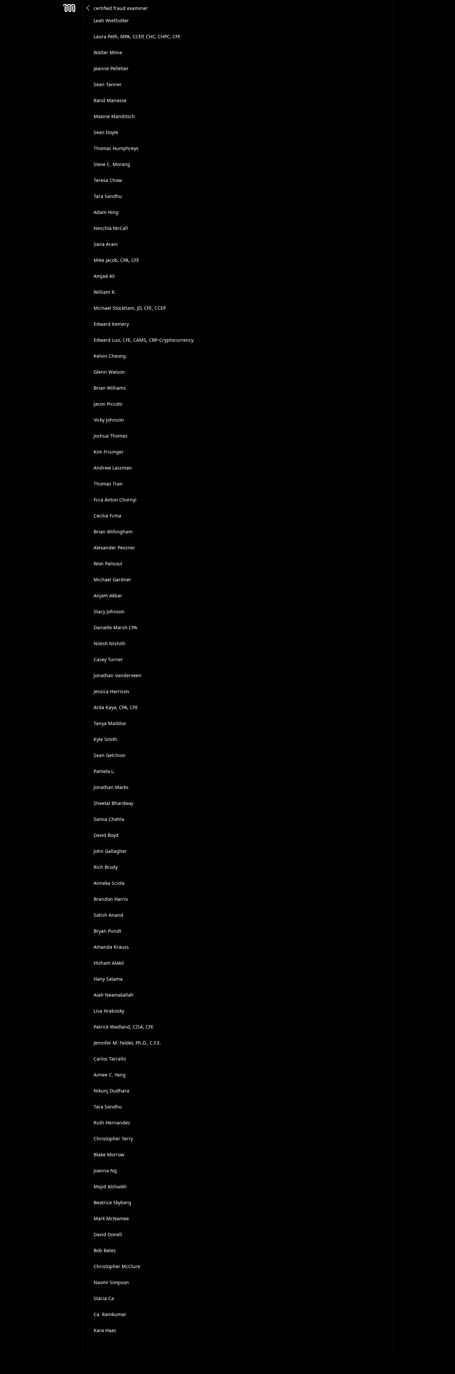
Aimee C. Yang (110, 1075)
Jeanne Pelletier (111, 68)
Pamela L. (104, 771)
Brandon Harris (111, 899)
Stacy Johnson (109, 611)
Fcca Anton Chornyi (115, 499)
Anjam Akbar (108, 595)
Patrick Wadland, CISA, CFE (124, 1027)
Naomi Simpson (111, 1282)
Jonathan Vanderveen (118, 675)
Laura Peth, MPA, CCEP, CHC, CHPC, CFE (137, 36)
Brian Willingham (113, 531)
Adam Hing (106, 212)
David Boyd (106, 835)
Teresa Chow (108, 180)
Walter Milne (108, 52)
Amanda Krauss (111, 947)
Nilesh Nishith (110, 643)
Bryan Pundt (107, 931)
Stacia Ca (104, 1298)
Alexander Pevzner (114, 547)
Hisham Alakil (109, 963)
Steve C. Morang (112, 164)
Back (88, 8)
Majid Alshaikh (110, 1186)
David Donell (108, 1234)
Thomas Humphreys (116, 148)
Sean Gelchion (110, 755)
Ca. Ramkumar (110, 1314)
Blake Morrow (109, 1154)
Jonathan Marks (111, 787)
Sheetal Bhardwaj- (114, 803)
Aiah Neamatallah (114, 995)
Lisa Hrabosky (109, 1011)
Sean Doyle (106, 132)
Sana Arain (106, 244)
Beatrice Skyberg (112, 1202)
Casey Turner (108, 659)
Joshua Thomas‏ (111, 436)
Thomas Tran (108, 484)
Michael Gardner (112, 579)
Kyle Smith (105, 739)
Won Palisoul (108, 563)
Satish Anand (108, 915)
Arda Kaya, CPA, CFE (116, 707)
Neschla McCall (111, 228)
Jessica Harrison (111, 691)
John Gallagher (110, 851)
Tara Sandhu (108, 196)
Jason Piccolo (108, 404)
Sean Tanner (108, 84)
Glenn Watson (109, 372)
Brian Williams (110, 388)
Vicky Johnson (109, 420)
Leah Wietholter (111, 20)
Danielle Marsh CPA (115, 627)
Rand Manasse (110, 100)
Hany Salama (108, 979)
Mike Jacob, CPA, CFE (116, 260)
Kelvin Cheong (110, 356)
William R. (105, 292)
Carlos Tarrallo (110, 1059)
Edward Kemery (111, 324)
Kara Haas (105, 1330)
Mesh (69, 8)
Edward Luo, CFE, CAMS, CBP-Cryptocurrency (144, 340)
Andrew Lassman (113, 468)
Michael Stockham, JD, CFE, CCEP (130, 308)
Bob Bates (105, 1250)
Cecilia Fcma (107, 515)
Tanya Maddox (110, 723)
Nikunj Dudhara (111, 1090)
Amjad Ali (104, 276)
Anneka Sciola (109, 883)
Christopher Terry (113, 1138)
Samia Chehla (109, 819)
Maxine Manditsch (114, 116)
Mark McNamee (111, 1218)
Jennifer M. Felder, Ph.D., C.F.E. (127, 1043)
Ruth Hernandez (112, 1122)
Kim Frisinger (109, 452)
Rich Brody (106, 867)
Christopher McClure (117, 1266)
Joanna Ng (105, 1170)
